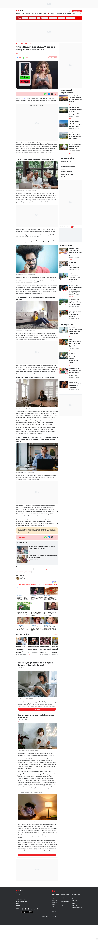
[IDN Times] (20, 10)
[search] (70, 11)
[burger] (81, 14)
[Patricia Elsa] (18, 578)
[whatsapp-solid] (45, 94)
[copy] (56, 94)
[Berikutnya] (58, 643)
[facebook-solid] (49, 94)
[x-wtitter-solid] (52, 94)
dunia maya (23, 98)
